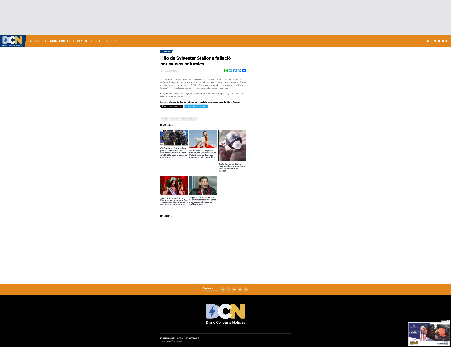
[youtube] (439, 41)
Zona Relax (93, 41)
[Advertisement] (225, 17)
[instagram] (431, 41)
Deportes (70, 41)
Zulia (29, 41)
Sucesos (36, 41)
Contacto (180, 338)
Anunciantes (171, 338)
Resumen (163, 338)
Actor (165, 119)
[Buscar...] (448, 41)
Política (45, 41)
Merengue (174, 119)
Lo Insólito (103, 41)
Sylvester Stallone (189, 119)
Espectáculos (81, 41)
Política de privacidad (192, 338)
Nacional (53, 41)
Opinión (113, 41)
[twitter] (435, 41)
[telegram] (443, 41)
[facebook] (428, 41)
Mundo (62, 41)
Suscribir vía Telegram (197, 106)
